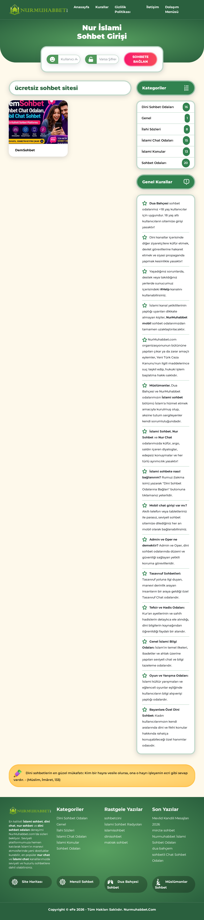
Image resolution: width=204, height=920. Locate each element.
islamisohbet (114, 830)
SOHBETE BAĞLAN (140, 59)
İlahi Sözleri (165, 129)
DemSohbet (25, 150)
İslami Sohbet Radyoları (123, 824)
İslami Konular (165, 151)
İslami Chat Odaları (165, 140)
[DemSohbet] (38, 122)
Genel (165, 118)
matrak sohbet (116, 842)
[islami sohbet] (39, 9)
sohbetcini (112, 818)
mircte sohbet (163, 830)
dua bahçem (162, 848)
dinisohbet (113, 836)
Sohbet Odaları (165, 163)
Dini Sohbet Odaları (165, 107)
